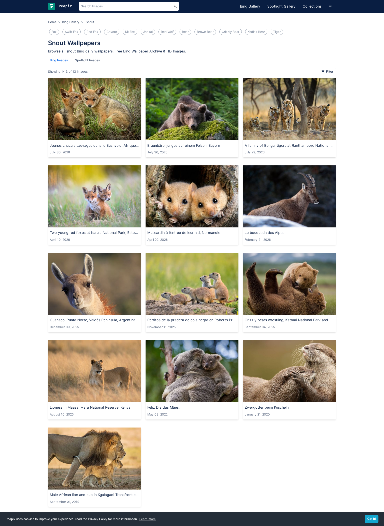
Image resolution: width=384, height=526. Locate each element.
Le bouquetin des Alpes (264, 232)
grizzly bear (230, 32)
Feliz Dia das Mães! (163, 407)
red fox (92, 32)
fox (54, 32)
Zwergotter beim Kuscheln (267, 407)
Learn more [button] (147, 519)
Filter (329, 71)
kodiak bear (256, 32)
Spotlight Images (87, 60)
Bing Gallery (250, 6)
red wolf (167, 32)
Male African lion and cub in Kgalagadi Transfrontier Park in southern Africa (94, 494)
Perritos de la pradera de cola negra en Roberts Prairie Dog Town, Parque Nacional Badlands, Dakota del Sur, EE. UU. (192, 320)
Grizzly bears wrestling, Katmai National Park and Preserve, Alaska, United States (289, 320)
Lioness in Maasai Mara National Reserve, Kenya (90, 407)
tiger (277, 32)
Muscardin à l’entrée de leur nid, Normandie (183, 232)
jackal (148, 32)
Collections (312, 6)
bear (185, 32)
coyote (111, 32)
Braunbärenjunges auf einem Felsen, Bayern (183, 145)
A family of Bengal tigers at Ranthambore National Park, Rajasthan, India (289, 145)
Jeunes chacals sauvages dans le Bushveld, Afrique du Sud (94, 145)
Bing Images (59, 60)
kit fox (130, 32)
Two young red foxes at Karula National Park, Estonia (94, 232)
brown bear (205, 32)
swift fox (71, 32)
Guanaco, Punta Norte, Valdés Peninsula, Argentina (92, 320)
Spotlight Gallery (281, 6)
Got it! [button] (371, 518)
